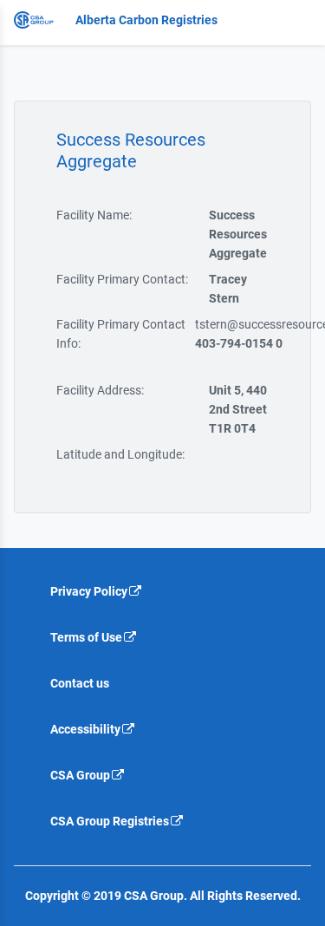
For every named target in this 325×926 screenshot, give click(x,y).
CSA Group (80, 775)
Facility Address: (100, 390)
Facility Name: (94, 215)
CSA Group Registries (109, 821)
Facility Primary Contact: (122, 279)
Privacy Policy (88, 591)
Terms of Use (86, 637)
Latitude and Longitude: (120, 454)
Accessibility (85, 729)
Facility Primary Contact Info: (120, 333)
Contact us (79, 683)
